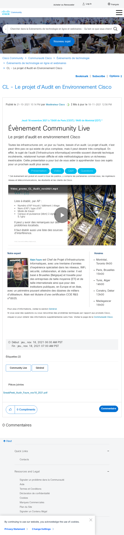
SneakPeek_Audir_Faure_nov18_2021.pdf (25, 393)
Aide (22, 485)
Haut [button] (9, 441)
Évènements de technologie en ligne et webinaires (36, 63)
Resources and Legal (27, 471)
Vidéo (57, 171)
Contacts (24, 460)
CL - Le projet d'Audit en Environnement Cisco (56, 87)
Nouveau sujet (62, 41)
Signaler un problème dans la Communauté (42, 480)
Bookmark (82, 76)
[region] (47, 525)
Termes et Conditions (30, 489)
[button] (17, 272)
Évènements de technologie (73, 58)
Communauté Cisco (40, 58)
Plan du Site (26, 507)
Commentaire (108, 409)
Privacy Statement (15, 529)
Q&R (71, 171)
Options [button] (114, 76)
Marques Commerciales (32, 503)
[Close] (90, 519)
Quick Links (21, 451)
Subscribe (98, 76)
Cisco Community (12, 58)
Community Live (18, 367)
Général (53, 309)
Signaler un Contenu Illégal (33, 512)
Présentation (38, 171)
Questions (87, 171)
